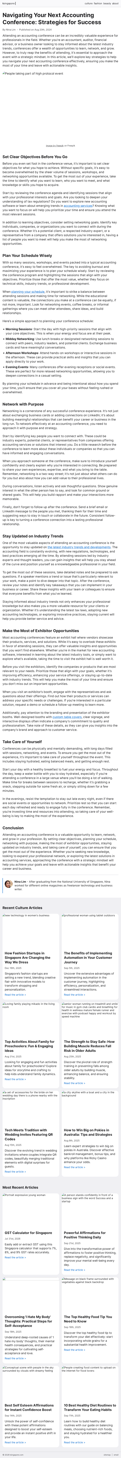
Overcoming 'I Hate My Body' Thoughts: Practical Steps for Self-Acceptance (28, 1321)
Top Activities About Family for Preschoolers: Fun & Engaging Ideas (30, 1046)
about (115, 3)
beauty (107, 3)
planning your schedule (27, 292)
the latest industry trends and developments (79, 547)
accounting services (78, 206)
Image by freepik (55, 145)
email (116, 1455)
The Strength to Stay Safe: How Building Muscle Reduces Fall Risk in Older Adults (89, 1046)
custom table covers (67, 717)
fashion (98, 3)
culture (89, 3)
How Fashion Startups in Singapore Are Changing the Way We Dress (27, 957)
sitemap (107, 1455)
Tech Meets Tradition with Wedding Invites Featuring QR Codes (29, 1134)
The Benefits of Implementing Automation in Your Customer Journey (88, 957)
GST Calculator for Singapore (28, 1233)
